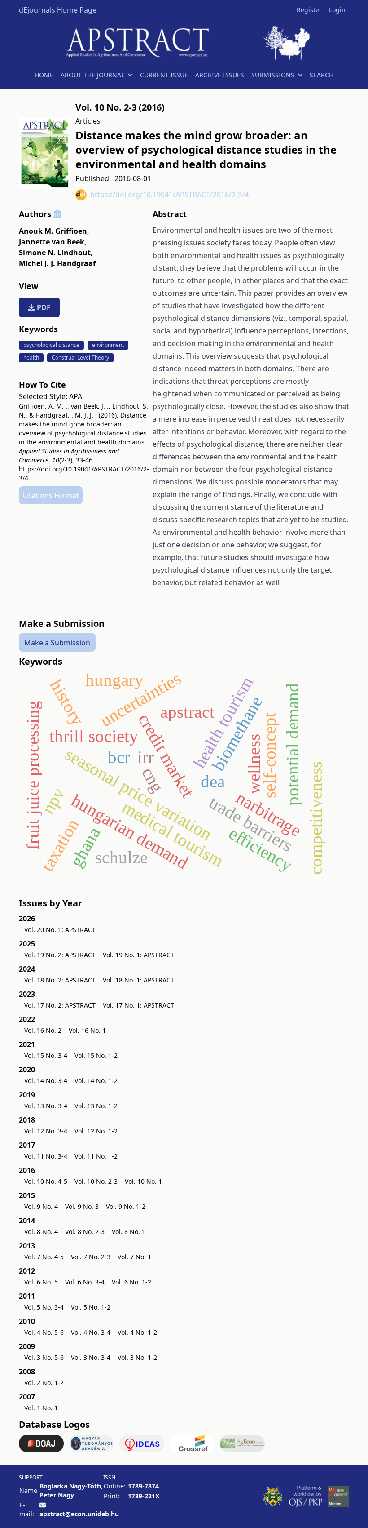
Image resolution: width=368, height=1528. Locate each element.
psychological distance (51, 345)
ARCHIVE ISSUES (219, 75)
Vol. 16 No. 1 (87, 1030)
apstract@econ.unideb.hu (79, 1514)
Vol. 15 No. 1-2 (96, 1055)
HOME (44, 75)
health (31, 357)
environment (108, 345)
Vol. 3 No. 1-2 (137, 1357)
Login (337, 9)
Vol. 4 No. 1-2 (137, 1332)
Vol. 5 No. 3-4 (44, 1307)
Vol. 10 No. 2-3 (96, 1181)
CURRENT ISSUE (164, 75)
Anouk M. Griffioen (54, 231)
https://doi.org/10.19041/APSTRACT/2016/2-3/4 (169, 195)
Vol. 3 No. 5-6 (44, 1357)
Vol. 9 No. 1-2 (125, 1206)
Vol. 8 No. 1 (128, 1231)
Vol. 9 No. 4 (41, 1206)
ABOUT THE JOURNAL (92, 75)
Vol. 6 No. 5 (41, 1282)
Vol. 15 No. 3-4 (45, 1055)
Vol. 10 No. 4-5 (45, 1181)
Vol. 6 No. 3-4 (85, 1282)
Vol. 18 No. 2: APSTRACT (60, 980)
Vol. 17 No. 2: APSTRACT (60, 1005)
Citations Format (50, 495)
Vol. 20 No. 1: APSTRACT (60, 929)
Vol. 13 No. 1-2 (96, 1106)
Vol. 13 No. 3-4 (45, 1106)
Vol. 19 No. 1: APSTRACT (138, 955)
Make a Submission (57, 643)
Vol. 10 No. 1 (143, 1181)
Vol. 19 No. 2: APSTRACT (60, 955)
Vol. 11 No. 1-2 (96, 1156)
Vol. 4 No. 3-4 (90, 1332)
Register (309, 9)
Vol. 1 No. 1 (41, 1408)
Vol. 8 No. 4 (41, 1231)
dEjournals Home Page (57, 10)
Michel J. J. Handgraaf (57, 263)
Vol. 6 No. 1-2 (131, 1282)
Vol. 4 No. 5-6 (44, 1332)
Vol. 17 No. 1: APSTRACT (138, 1005)
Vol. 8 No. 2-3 (85, 1231)
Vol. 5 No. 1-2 (90, 1307)
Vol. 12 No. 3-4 (45, 1131)
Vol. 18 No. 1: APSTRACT (138, 980)
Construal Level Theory (80, 357)
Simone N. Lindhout (56, 253)
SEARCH (321, 75)
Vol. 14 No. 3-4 (45, 1080)
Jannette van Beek (53, 242)
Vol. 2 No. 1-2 (44, 1382)
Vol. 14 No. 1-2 (96, 1080)
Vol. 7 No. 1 (134, 1257)
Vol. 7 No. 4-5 (44, 1257)
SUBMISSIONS (272, 75)
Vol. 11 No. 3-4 (45, 1156)
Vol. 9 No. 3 (82, 1206)
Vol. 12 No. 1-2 (96, 1131)
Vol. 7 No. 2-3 (90, 1257)
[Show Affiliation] (57, 214)
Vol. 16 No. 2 (42, 1030)
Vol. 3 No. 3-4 (90, 1357)
